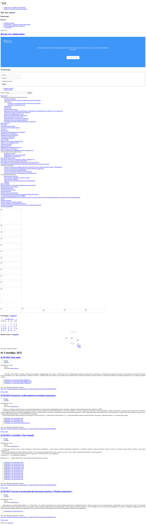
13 (5, 326)
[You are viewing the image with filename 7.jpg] (13, 477)
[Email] (6, 362)
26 (3, 330)
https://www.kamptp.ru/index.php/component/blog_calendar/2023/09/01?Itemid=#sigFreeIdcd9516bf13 (28, 517)
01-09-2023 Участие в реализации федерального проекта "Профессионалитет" (37, 491)
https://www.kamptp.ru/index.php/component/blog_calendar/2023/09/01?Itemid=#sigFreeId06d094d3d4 (28, 485)
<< (2, 319)
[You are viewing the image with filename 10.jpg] (14, 464)
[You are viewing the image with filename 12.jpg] (14, 467)
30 (14, 330)
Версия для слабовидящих (13, 34)
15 (11, 326)
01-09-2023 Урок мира (10, 357)
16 (14, 326)
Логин (4, 75)
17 (16, 326)
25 (1, 330)
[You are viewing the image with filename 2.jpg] (13, 420)
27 (5, 330)
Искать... (3, 92)
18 (1, 328)
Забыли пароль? (8, 88)
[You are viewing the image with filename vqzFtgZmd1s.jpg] (17, 423)
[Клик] (13, 316)
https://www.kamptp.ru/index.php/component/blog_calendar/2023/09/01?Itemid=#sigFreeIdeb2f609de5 (28, 428)
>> (16, 319)
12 (3, 326)
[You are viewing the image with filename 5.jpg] (13, 474)
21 (8, 328)
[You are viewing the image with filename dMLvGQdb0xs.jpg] (17, 383)
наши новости (14, 368)
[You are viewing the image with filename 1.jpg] (13, 418)
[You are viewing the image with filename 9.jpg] (13, 479)
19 (3, 328)
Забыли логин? (8, 89)
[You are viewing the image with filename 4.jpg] (13, 473)
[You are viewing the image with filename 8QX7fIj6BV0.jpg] (17, 380)
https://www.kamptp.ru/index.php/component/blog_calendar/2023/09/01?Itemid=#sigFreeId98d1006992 (28, 389)
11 (1, 326)
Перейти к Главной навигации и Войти (15, 9)
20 (5, 328)
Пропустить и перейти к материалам (14, 7)
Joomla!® (10, 523)
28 (8, 330)
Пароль (4, 78)
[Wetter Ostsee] (79, 347)
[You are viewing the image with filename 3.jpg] (13, 421)
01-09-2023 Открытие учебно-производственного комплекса (28, 395)
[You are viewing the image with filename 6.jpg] (13, 476)
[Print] (6, 361)
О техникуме (8, 27)
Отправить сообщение (73, 57)
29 (11, 330)
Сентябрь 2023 (9, 319)
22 (11, 328)
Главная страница (9, 23)
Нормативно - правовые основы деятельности (17, 24)
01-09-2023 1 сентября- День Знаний (17, 435)
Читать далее (4, 391)
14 (8, 326)
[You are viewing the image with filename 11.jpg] (14, 465)
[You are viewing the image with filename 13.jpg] (14, 468)
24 (16, 328)
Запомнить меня (6, 81)
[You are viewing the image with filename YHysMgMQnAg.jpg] (18, 381)
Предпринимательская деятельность (14, 26)
